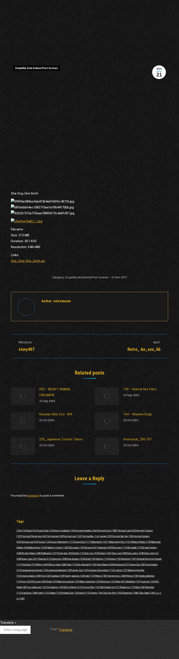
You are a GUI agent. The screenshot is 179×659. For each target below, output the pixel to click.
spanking (30, 593)
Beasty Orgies (58, 547)
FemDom (29, 564)
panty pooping (75, 576)
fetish (43, 564)
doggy (106, 553)
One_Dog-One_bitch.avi (28, 261)
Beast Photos (142, 542)
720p (22, 530)
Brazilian (120, 547)
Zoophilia (131, 593)
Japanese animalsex (35, 570)
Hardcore (122, 564)
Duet (91, 559)
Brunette (135, 547)
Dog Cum (92, 553)
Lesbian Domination (102, 570)
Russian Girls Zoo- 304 (55, 414)
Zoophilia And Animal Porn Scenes (36, 68)
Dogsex (45, 559)
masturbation (31, 576)
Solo (141, 587)
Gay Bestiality (87, 564)
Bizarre (92, 547)
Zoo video (147, 593)
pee (90, 576)
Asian (45, 542)
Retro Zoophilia (90, 581)
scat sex (148, 581)
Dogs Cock (30, 559)
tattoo (56, 593)
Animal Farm (108, 530)
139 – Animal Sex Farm (140, 389)
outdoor (58, 576)
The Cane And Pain (80, 624)
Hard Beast (105, 564)
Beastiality (101, 542)
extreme (129, 559)
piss (27, 581)
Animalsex (56, 536)
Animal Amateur (87, 530)
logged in (33, 495)
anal (33, 530)
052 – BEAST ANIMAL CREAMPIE (55, 392)
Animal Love (128, 530)
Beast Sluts (38, 547)
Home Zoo (138, 564)
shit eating (55, 587)
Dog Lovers (136, 553)
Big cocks (77, 547)
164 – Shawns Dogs (137, 414)
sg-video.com (37, 587)
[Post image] (23, 396)
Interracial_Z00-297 (137, 439)
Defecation (49, 553)
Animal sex (74, 536)
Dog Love (119, 553)
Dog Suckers (76, 559)
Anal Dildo (46, 530)
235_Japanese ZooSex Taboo (61, 439)
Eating (102, 559)
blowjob (106, 547)
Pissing (40, 581)
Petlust (132, 576)
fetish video (57, 564)
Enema (115, 559)
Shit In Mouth (73, 587)
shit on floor (92, 587)
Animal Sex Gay (123, 536)
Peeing (101, 576)
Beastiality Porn (121, 542)
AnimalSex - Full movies (98, 536)
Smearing (128, 587)
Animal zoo (30, 542)
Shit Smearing (110, 587)
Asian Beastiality (62, 542)
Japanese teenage (60, 570)
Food (71, 564)
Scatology (133, 581)
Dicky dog (66, 553)
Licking (121, 570)
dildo (79, 553)
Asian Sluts (83, 542)
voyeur (97, 593)
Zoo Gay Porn (113, 593)
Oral (46, 576)
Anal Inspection (65, 530)
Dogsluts (59, 559)
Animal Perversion (35, 536)
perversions (117, 576)
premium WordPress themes (104, 652)
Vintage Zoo (70, 593)
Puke (52, 581)
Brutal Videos (31, 553)
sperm (44, 593)
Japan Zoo (80, 570)
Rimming (108, 581)
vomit (85, 593)
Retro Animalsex (69, 581)
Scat (121, 581)
